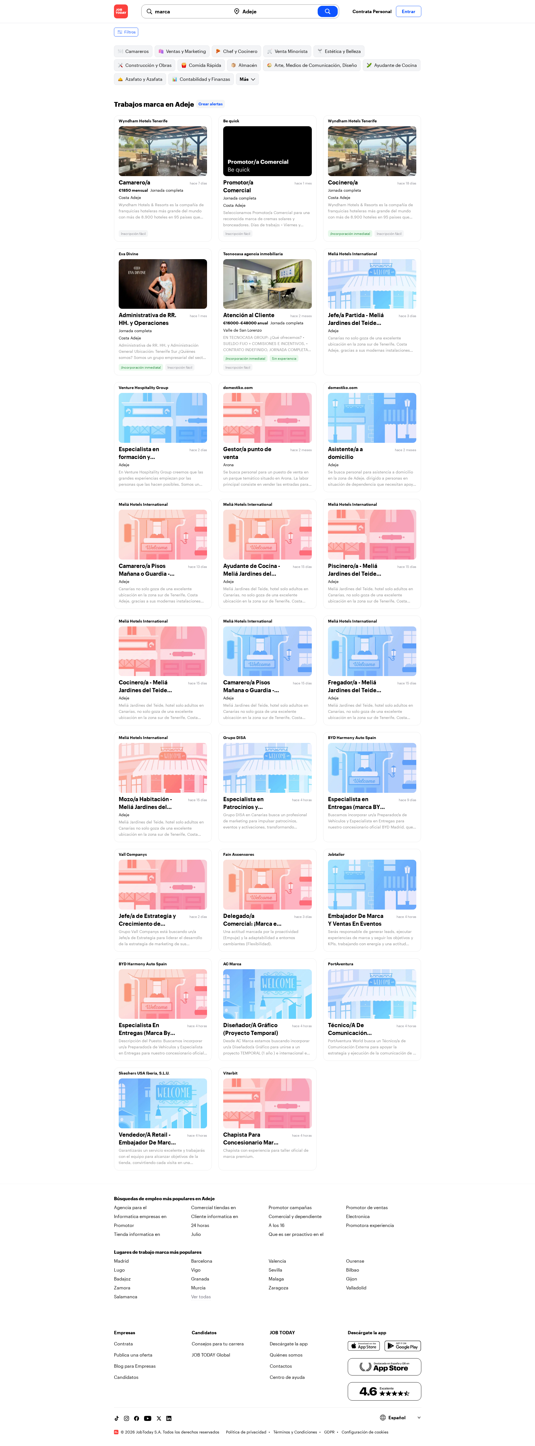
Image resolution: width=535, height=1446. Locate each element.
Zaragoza (278, 1287)
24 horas (200, 1225)
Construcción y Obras (148, 65)
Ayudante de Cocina (395, 65)
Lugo (119, 1269)
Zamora (122, 1287)
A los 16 (276, 1225)
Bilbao (352, 1269)
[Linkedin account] (168, 1418)
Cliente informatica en (214, 1216)
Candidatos (126, 1377)
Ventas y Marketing (186, 51)
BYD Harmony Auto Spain (352, 737)
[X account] (158, 1418)
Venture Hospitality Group (143, 387)
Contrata (123, 1343)
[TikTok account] (116, 1418)
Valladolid (356, 1287)
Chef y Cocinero (240, 51)
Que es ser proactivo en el (296, 1234)
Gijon (351, 1278)
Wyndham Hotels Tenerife (143, 120)
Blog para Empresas (135, 1366)
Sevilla (275, 1269)
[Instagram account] (126, 1418)
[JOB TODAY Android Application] (403, 1346)
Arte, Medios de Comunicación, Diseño (315, 65)
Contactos (281, 1366)
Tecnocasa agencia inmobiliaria (253, 253)
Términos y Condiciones (295, 1432)
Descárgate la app (289, 1343)
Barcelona (201, 1260)
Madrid (121, 1260)
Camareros (137, 51)
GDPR (329, 1432)
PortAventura (340, 963)
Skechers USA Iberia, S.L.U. (144, 1073)
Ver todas (201, 1296)
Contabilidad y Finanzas (205, 79)
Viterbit (230, 1073)
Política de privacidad (246, 1432)
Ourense (355, 1260)
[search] (328, 11)
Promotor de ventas (367, 1207)
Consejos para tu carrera (218, 1343)
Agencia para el (130, 1207)
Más (244, 79)
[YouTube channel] (147, 1418)
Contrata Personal (371, 11)
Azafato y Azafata (143, 79)
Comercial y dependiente (295, 1216)
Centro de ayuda (287, 1377)
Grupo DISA (234, 737)
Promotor (124, 1225)
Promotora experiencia (370, 1225)
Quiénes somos (286, 1354)
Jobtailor (336, 854)
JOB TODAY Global (211, 1354)
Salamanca (125, 1296)
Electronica (358, 1216)
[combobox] (191, 11)
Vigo (196, 1269)
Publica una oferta (133, 1354)
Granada (200, 1278)
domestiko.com (238, 387)
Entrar (408, 11)
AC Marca (232, 963)
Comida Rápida (205, 65)
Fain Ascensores (238, 854)
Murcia (198, 1287)
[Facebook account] (136, 1418)
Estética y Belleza (343, 51)
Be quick (231, 120)
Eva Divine (128, 253)
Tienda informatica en (137, 1234)
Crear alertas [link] (210, 103)
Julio (196, 1234)
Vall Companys (133, 854)
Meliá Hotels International (352, 253)
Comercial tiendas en (213, 1207)
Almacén (248, 65)
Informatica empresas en (140, 1216)
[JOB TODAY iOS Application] (364, 1346)
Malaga (276, 1278)
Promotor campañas (290, 1207)
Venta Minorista (291, 51)
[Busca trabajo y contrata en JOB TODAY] (121, 11)
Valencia (277, 1260)
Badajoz (122, 1278)
